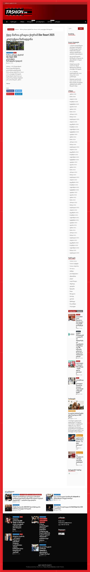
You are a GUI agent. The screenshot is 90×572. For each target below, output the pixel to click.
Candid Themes (60, 567)
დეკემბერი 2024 (74, 124)
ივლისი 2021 (73, 225)
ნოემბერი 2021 (74, 215)
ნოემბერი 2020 (74, 245)
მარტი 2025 (73, 116)
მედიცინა (72, 289)
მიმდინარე (79, 311)
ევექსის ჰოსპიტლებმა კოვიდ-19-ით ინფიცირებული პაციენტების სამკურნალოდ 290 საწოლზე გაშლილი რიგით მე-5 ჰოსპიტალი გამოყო (80, 344)
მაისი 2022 (73, 200)
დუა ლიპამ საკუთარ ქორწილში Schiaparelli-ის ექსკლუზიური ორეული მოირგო (67, 497)
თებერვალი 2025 (74, 119)
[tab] (72, 311)
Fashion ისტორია (74, 266)
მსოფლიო (30, 21)
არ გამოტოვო (9, 491)
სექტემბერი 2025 (74, 104)
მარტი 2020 (73, 250)
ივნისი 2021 (73, 227)
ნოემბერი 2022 (74, 185)
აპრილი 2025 (73, 114)
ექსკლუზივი (73, 276)
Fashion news (10, 52)
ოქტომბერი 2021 (74, 217)
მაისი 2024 (73, 139)
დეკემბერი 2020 (74, 243)
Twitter (19, 90)
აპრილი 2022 (73, 202)
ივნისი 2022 (73, 197)
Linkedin (19, 94)
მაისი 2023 (73, 169)
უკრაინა (72, 299)
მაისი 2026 (73, 96)
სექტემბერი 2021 (74, 220)
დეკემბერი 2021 (74, 212)
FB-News (72, 268)
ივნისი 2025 (73, 109)
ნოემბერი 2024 (74, 127)
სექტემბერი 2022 (74, 190)
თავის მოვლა (73, 281)
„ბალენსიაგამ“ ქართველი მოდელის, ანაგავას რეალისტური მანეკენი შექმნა (80, 386)
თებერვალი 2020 (74, 253)
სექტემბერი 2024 (74, 132)
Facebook (10, 90)
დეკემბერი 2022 (74, 182)
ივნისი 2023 (73, 167)
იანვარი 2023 (73, 179)
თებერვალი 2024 (74, 147)
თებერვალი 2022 (74, 207)
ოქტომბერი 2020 (74, 248)
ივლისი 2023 (73, 164)
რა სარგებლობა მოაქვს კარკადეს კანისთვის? (79, 458)
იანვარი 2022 (73, 210)
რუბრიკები (13, 21)
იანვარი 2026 (73, 99)
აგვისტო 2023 (73, 162)
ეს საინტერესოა (40, 21)
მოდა (15, 52)
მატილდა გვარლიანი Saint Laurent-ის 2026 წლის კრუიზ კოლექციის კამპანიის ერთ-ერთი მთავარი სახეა (76, 82)
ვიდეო (71, 278)
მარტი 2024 (73, 144)
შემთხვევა (72, 301)
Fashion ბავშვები (74, 263)
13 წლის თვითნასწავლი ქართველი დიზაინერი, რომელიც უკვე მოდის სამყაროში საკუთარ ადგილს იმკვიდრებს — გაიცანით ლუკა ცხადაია (28, 498)
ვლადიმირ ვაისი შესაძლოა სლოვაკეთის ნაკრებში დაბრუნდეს (79, 321)
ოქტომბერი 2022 (74, 187)
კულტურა (72, 286)
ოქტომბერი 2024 (74, 129)
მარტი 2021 (73, 235)
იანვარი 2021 (73, 240)
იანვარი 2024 (73, 149)
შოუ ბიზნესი (73, 304)
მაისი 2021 (73, 230)
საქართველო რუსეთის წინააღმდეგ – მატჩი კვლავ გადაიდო (79, 367)
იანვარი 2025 (73, 122)
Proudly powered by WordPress (34, 567)
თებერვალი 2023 (74, 177)
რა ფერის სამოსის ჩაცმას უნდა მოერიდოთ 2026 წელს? (75, 415)
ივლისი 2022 (73, 195)
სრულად (8, 83)
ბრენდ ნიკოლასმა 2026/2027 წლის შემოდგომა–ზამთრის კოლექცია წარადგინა (27, 508)
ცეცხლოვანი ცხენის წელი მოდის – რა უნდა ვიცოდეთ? (80, 441)
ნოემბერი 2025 (74, 101)
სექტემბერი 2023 (74, 159)
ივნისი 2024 (73, 137)
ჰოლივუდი (73, 306)
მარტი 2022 (73, 205)
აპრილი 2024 (73, 142)
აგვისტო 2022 (73, 192)
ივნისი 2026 (73, 94)
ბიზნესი (22, 21)
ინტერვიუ (72, 283)
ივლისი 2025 (73, 106)
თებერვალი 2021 (74, 237)
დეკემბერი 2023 (74, 152)
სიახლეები (71, 398)
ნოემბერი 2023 (74, 154)
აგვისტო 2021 (73, 222)
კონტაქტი (57, 21)
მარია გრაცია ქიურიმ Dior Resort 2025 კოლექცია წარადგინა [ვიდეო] (14, 57)
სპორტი (50, 21)
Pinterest (10, 94)
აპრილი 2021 (73, 232)
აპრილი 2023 (73, 172)
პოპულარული (72, 311)
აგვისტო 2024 (73, 134)
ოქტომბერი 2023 (74, 157)
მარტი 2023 (73, 174)
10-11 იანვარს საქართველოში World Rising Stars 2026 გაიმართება (68, 508)
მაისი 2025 (73, 111)
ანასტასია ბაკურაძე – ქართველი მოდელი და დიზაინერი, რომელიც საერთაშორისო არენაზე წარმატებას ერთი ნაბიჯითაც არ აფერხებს (18, 544)
